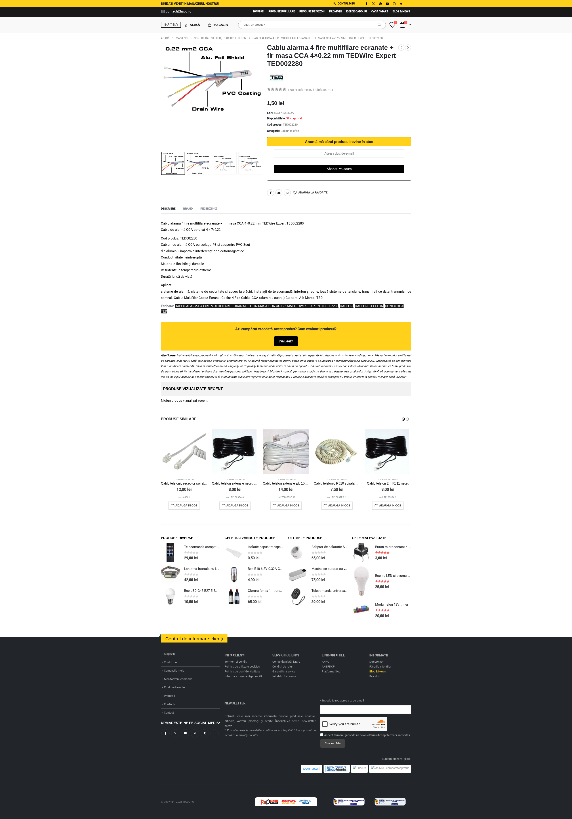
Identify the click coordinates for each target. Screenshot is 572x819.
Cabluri (346, 306)
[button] (162, 96)
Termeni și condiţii (236, 661)
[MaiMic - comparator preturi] (390, 769)
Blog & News (401, 11)
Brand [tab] (188, 208)
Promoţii (335, 11)
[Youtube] (387, 3)
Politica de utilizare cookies (242, 666)
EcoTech (169, 704)
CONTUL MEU (346, 3)
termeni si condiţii (398, 735)
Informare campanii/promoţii (243, 676)
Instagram (195, 733)
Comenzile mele (174, 670)
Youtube (185, 733)
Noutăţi (258, 11)
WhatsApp (287, 192)
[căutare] (379, 25)
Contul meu (171, 662)
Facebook (270, 192)
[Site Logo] (171, 25)
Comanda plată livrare (286, 661)
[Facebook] (366, 3)
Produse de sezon (312, 11)
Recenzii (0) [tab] (208, 208)
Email (278, 192)
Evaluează (286, 341)
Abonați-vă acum (339, 169)
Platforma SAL (331, 671)
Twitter (175, 733)
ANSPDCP (328, 666)
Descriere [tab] (168, 208)
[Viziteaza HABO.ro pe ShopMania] (337, 769)
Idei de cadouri (356, 11)
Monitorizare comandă (178, 679)
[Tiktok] (408, 3)
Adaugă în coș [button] (186, 505)
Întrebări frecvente (284, 676)
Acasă (195, 25)
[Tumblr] (401, 3)
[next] (408, 47)
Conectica (394, 306)
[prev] (401, 47)
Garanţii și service (284, 671)
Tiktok (214, 733)
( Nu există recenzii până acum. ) (310, 90)
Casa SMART (379, 11)
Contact (169, 712)
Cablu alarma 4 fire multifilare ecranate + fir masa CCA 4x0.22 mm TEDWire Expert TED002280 (256, 306)
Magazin (220, 25)
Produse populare (282, 11)
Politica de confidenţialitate (242, 671)
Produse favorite (174, 687)
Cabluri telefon (290, 130)
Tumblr (205, 733)
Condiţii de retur (282, 666)
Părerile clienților (380, 666)
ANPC (325, 661)
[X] (373, 3)
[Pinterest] (380, 3)
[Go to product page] (184, 451)
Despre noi (376, 661)
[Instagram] (394, 3)
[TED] (276, 77)
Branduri (374, 676)
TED (164, 311)
